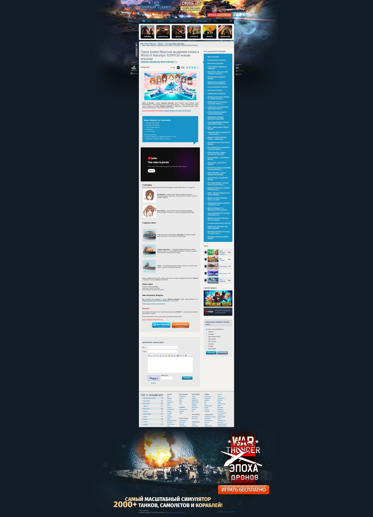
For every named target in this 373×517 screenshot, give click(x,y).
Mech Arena (223, 273)
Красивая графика (222, 424)
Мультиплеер (207, 396)
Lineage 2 (211, 334)
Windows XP (195, 400)
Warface (210, 331)
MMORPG (169, 398)
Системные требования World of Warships (218, 237)
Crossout (211, 344)
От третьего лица (222, 412)
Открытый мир (208, 425)
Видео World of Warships (215, 63)
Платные (194, 423)
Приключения (170, 409)
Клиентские (194, 416)
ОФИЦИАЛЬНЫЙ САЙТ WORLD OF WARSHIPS (178, 111)
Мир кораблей (222, 280)
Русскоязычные (208, 420)
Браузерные (195, 418)
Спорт (219, 396)
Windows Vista (195, 401)
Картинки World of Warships (216, 60)
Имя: (143, 347)
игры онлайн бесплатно (157, 7)
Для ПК (193, 396)
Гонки (168, 405)
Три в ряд (206, 422)
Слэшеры (169, 413)
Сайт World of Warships (215, 90)
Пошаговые (220, 414)
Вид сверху (220, 422)
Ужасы (168, 418)
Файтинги (169, 407)
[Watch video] (218, 298)
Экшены (169, 411)
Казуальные (221, 411)
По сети (206, 409)
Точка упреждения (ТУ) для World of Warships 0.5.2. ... (219, 214)
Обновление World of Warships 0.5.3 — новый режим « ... (219, 133)
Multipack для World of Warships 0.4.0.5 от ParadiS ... (218, 219)
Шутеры (169, 400)
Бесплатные (195, 425)
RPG (168, 396)
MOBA (168, 403)
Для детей (181, 424)
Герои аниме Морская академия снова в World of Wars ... (218, 123)
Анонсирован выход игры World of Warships (219, 143)
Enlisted (145, 421)
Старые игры (182, 396)
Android (193, 409)
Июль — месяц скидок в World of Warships (218, 128)
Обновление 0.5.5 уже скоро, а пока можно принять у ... (218, 103)
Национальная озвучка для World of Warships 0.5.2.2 (219, 204)
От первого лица (222, 403)
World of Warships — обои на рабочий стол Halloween (217, 173)
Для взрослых (182, 425)
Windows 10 (195, 407)
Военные (220, 394)
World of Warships (213, 57)
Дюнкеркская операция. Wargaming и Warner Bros (216, 118)
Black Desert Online (214, 336)
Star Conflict (212, 348)
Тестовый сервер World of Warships (219, 223)
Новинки (181, 398)
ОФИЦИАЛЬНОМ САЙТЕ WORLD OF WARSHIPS (155, 300)
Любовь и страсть (222, 425)
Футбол (219, 418)
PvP (205, 403)
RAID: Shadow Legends (149, 398)
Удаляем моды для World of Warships (217, 77)
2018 (180, 400)
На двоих (206, 400)
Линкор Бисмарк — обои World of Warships (218, 158)
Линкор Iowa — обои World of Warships (217, 163)
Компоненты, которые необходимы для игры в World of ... (219, 168)
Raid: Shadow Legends (222, 252)
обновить (153, 383)
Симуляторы (170, 401)
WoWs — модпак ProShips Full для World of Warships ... (219, 194)
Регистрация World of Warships (218, 87)
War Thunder (222, 259)
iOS (193, 411)
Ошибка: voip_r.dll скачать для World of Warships (217, 227)
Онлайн (206, 407)
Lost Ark (145, 424)
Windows (194, 398)
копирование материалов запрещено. (175, 512)
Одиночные (207, 398)
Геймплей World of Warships (217, 93)
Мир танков (223, 266)
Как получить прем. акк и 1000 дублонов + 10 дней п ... (218, 72)
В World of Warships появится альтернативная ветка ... (217, 113)
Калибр (145, 419)
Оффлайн (206, 411)
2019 (180, 401)
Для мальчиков (183, 420)
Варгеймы (169, 422)
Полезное (181, 411)
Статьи (181, 413)
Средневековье (221, 416)
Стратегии (169, 416)
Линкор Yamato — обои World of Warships (218, 178)
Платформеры (170, 424)
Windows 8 (194, 405)
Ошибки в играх (183, 409)
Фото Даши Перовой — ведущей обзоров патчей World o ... (218, 183)
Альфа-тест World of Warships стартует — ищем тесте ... (217, 138)
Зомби (219, 401)
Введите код (164, 375)
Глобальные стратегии (210, 416)
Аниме (206, 424)
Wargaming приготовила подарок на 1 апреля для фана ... (218, 97)
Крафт (219, 405)
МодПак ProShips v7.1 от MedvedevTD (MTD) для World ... (218, 209)
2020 (180, 403)
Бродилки (220, 400)
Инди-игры (220, 407)
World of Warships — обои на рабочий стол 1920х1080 (217, 153)
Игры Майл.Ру (221, 398)
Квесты (169, 425)
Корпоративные (208, 405)
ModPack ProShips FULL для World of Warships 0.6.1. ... (219, 188)
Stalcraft (145, 416)
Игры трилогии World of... (216, 329)
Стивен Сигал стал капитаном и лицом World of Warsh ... (218, 108)
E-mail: (144, 351)
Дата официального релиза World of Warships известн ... (219, 148)
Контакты (231, 511)
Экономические (221, 420)
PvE (205, 401)
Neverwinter (212, 339)
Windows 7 (194, 403)
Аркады (169, 414)
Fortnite (210, 346)
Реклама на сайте (222, 511)
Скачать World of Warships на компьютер (217, 67)
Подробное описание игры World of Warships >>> (159, 62)
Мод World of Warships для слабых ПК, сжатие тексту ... (219, 232)
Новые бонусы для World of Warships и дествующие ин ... (217, 82)
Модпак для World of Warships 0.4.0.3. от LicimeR (217, 199)
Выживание (220, 409)
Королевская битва (171, 420)
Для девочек (182, 422)
